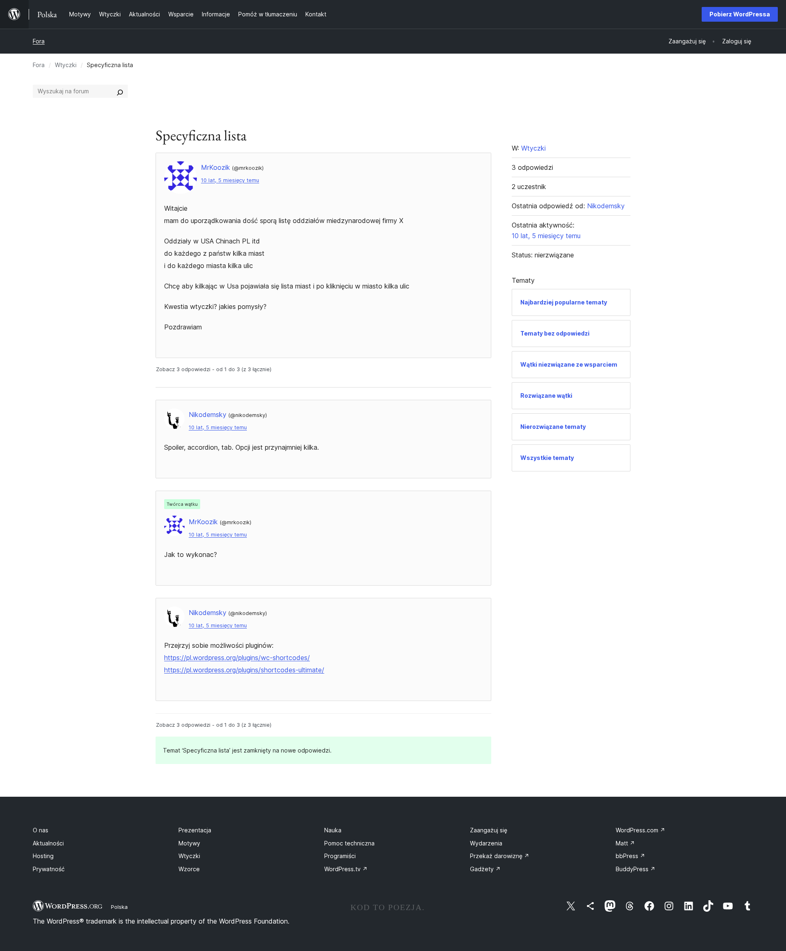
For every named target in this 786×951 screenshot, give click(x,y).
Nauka (332, 830)
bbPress (630, 855)
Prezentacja (194, 830)
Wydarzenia (486, 843)
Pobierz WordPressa (739, 14)
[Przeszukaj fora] (120, 91)
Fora (39, 41)
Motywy (189, 843)
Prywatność (49, 868)
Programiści (340, 855)
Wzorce (189, 868)
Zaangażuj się (488, 830)
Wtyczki (66, 64)
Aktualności (48, 843)
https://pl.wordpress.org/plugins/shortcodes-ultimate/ (244, 670)
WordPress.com (640, 830)
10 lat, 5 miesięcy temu (230, 180)
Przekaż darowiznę (499, 855)
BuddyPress (635, 868)
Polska (119, 907)
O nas (40, 830)
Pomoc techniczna (349, 843)
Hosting (43, 855)
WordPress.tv (346, 868)
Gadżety (485, 868)
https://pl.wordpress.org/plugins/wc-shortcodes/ (237, 658)
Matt (625, 843)
